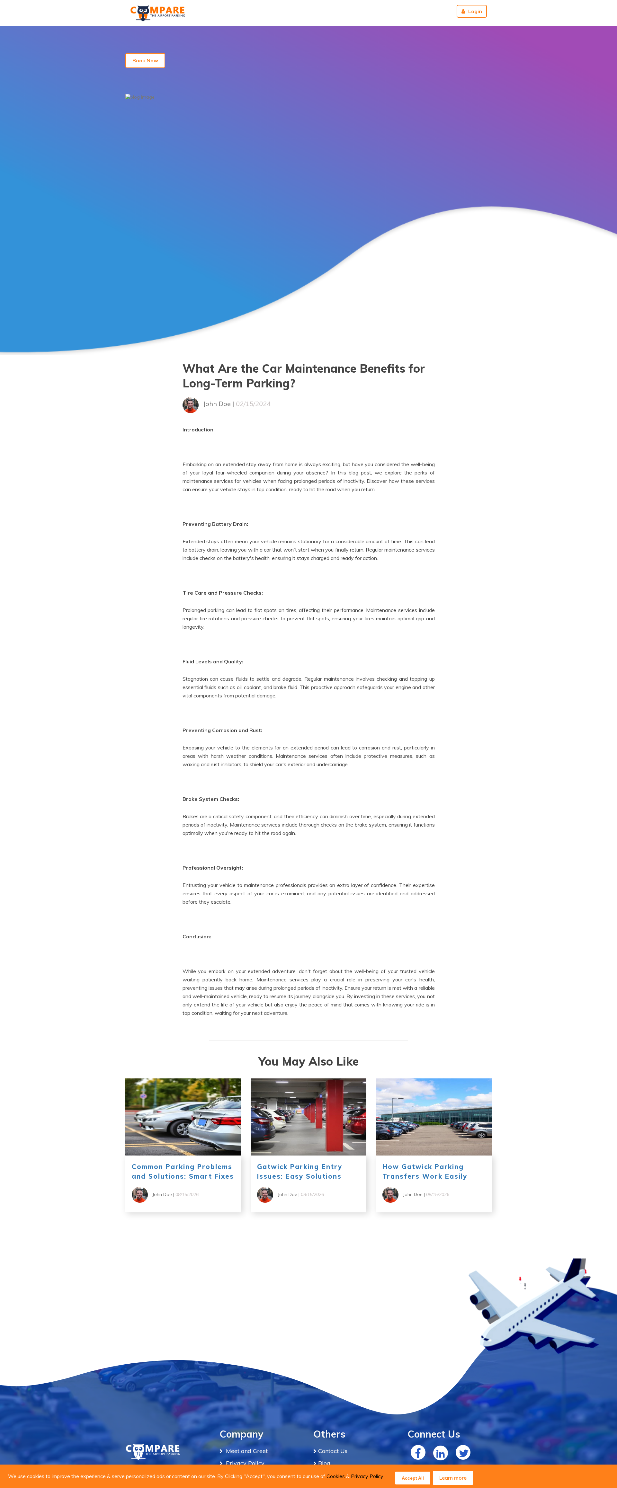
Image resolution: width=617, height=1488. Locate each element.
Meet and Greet (246, 1451)
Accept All (413, 1478)
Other (375, 11)
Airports (261, 11)
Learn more (453, 1478)
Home (292, 11)
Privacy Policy (367, 1476)
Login (475, 11)
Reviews (437, 11)
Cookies (335, 1476)
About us (407, 11)
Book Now (145, 60)
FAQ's (315, 11)
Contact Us (345, 11)
